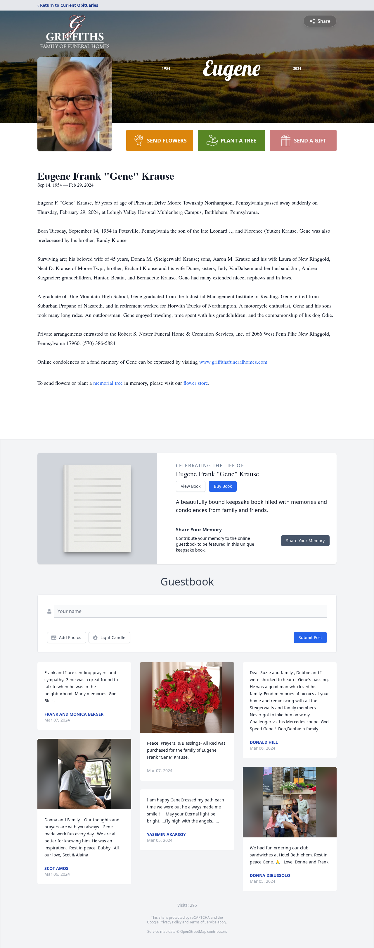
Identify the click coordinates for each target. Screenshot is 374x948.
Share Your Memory (305, 540)
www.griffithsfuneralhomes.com (233, 361)
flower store (195, 382)
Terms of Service (203, 922)
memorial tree (108, 382)
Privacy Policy (170, 922)
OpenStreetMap (193, 931)
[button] (84, 774)
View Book (190, 486)
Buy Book (223, 486)
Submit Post (310, 637)
